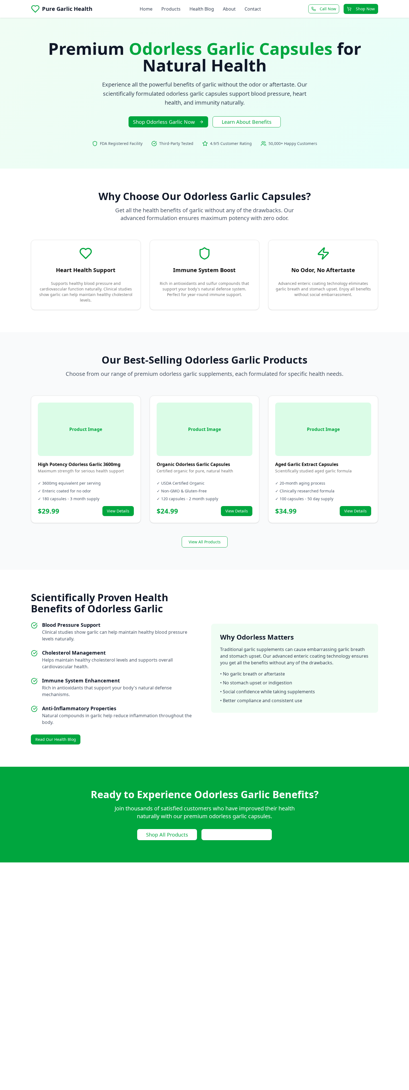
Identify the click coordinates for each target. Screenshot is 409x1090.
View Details (118, 511)
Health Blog (201, 9)
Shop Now (365, 8)
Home (146, 9)
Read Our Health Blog (55, 739)
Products (171, 9)
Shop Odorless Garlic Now (164, 122)
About (229, 9)
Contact (253, 9)
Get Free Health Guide (237, 834)
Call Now (328, 8)
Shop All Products (167, 834)
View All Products (205, 541)
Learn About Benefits (247, 122)
